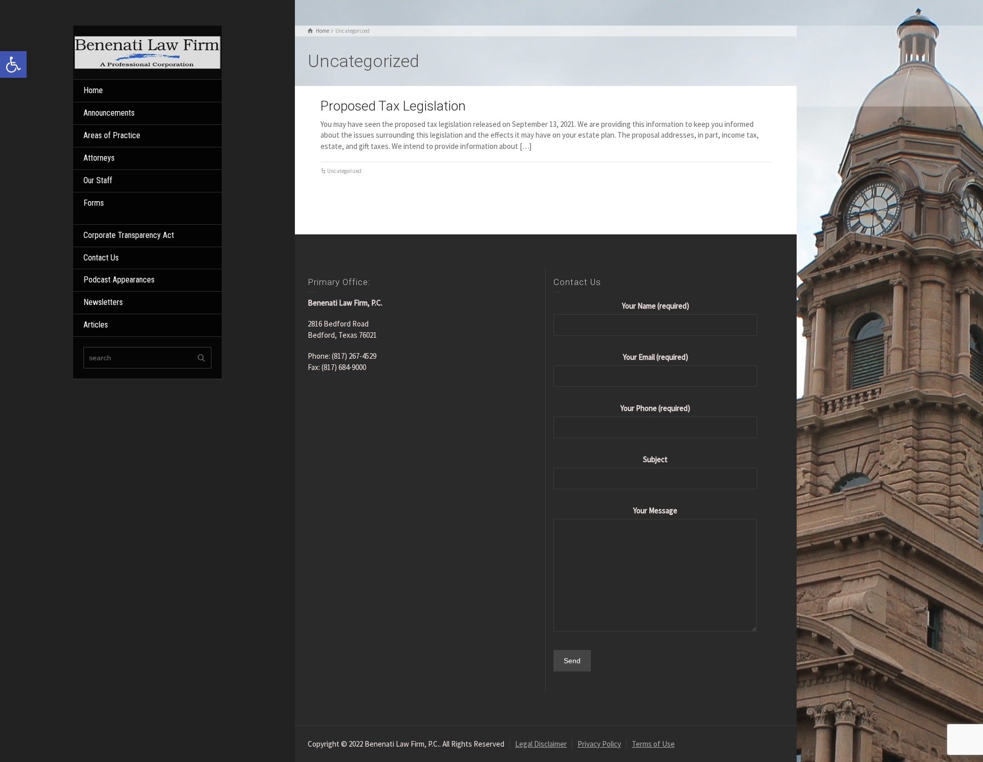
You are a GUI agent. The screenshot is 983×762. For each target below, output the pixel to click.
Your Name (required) (655, 306)
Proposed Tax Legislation (392, 106)
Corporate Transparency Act (128, 235)
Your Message (655, 510)
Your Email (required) (655, 357)
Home (93, 90)
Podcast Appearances (119, 280)
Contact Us (101, 258)
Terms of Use (653, 744)
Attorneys (99, 158)
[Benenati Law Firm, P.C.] (147, 51)
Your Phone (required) (655, 408)
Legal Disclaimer (541, 744)
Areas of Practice (111, 135)
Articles (95, 325)
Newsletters (103, 302)
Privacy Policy (599, 744)
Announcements (109, 113)
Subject (655, 459)
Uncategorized (344, 171)
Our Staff (97, 180)
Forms (93, 203)
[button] (13, 64)
